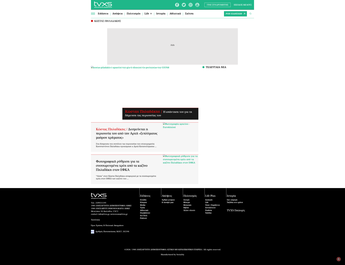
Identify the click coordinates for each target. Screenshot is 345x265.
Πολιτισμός (133, 14)
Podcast (143, 218)
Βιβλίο (186, 208)
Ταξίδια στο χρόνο (235, 202)
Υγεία (142, 208)
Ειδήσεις (103, 14)
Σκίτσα (189, 14)
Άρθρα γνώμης (168, 200)
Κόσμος (143, 202)
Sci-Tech (143, 216)
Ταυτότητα (95, 220)
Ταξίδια (208, 213)
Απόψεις (117, 14)
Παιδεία (208, 210)
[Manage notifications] (339, 259)
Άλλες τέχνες (189, 210)
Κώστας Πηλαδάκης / (144, 111)
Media (142, 205)
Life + (148, 14)
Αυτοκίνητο (210, 208)
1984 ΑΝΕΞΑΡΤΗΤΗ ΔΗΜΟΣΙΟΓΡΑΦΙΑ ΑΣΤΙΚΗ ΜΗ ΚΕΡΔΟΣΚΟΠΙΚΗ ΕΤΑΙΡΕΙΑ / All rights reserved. (176, 250)
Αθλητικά (175, 14)
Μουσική (187, 205)
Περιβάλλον (145, 213)
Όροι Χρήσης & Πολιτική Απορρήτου (107, 225)
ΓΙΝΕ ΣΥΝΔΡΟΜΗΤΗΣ (217, 5)
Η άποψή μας (168, 202)
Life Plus (210, 196)
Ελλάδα (143, 200)
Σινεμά (186, 200)
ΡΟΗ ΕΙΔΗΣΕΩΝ (234, 14)
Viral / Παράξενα (212, 205)
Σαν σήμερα (232, 200)
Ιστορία (160, 14)
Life (206, 202)
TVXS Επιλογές (236, 210)
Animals (209, 200)
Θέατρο (186, 202)
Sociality (180, 255)
